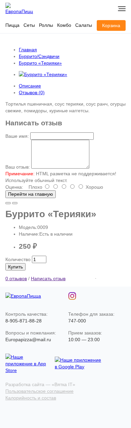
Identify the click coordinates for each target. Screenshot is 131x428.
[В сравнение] (14, 203)
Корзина (111, 25)
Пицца (12, 25)
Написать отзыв (48, 278)
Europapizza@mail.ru (28, 339)
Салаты (83, 25)
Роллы (46, 25)
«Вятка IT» (63, 384)
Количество (18, 259)
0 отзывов (16, 278)
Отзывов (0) (32, 92)
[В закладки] (8, 203)
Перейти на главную (30, 194)
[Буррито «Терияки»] (43, 74)
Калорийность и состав (30, 398)
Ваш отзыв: (17, 167)
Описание (30, 85)
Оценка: (14, 187)
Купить (15, 266)
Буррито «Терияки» (40, 63)
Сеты (29, 25)
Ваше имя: (17, 136)
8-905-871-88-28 (23, 320)
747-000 (77, 320)
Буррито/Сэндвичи (39, 56)
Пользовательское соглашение (39, 391)
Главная (28, 49)
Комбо (64, 25)
